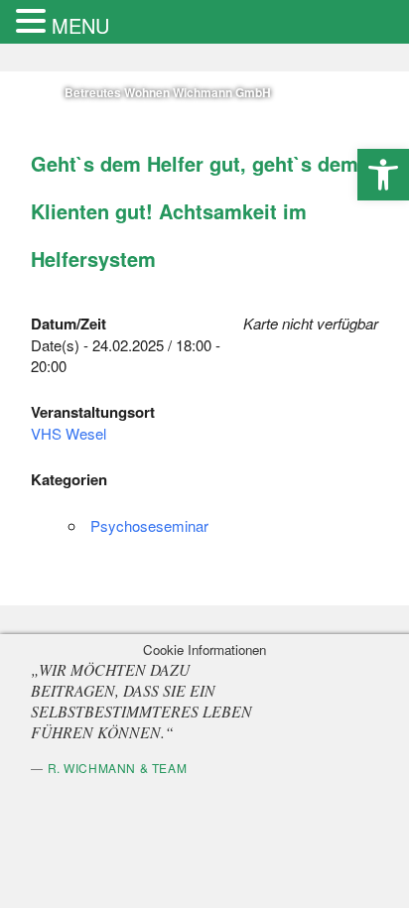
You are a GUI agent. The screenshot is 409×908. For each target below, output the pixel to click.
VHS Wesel (89, 433)
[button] (383, 174)
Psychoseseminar (169, 525)
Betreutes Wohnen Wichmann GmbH (191, 92)
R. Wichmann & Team (137, 767)
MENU (80, 25)
